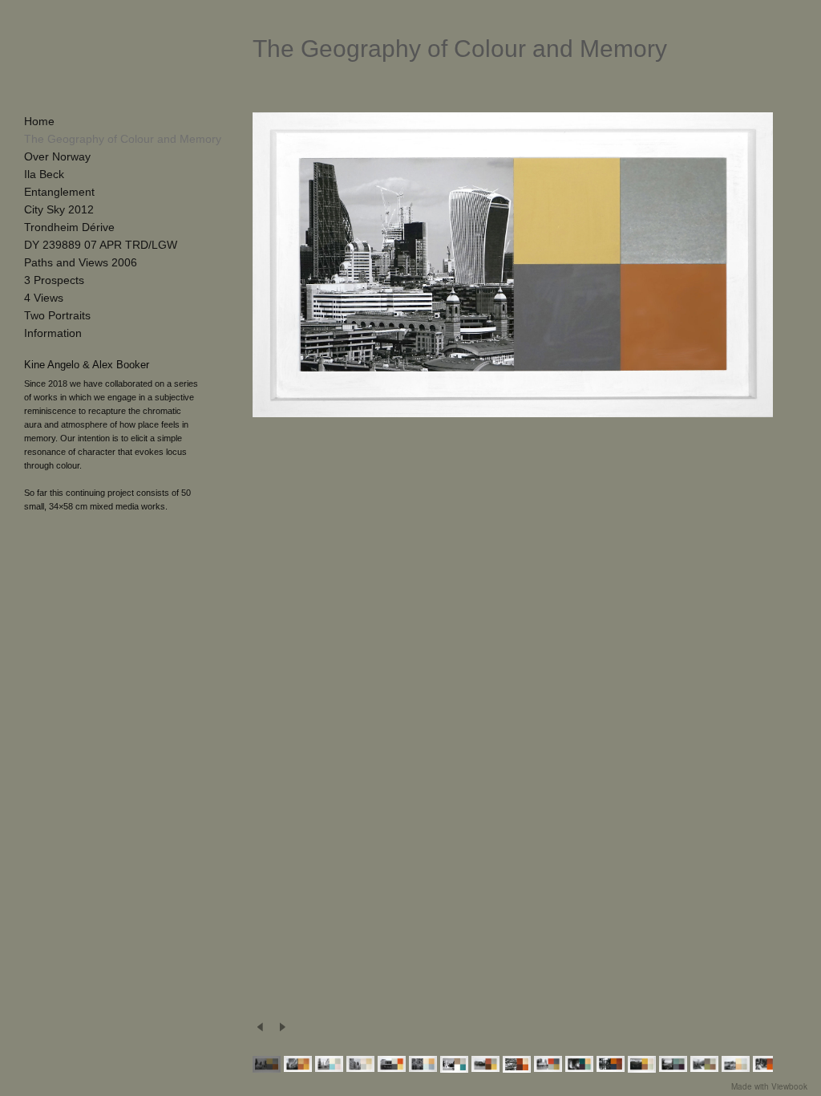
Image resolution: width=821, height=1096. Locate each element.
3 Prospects (54, 280)
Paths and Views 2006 (80, 262)
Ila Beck (44, 174)
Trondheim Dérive (69, 227)
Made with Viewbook (769, 1086)
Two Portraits (57, 315)
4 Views (43, 297)
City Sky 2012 (59, 209)
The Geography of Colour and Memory (122, 138)
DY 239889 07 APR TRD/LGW (100, 244)
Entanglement (59, 191)
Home (39, 121)
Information (53, 333)
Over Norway (57, 156)
